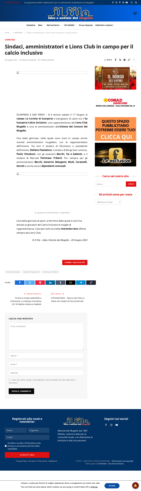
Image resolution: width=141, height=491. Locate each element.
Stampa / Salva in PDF (75, 262)
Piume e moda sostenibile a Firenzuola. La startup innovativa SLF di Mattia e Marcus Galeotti (25, 300)
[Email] (7, 94)
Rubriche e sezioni (104, 25)
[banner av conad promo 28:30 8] (115, 114)
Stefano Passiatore (31, 272)
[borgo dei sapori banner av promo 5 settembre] (115, 88)
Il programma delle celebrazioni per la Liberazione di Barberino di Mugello (59, 2)
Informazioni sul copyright (122, 461)
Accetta (112, 485)
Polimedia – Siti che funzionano (111, 463)
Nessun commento (29, 60)
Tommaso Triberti (50, 272)
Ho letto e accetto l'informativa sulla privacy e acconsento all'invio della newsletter (24, 446)
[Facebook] (7, 75)
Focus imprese (86, 25)
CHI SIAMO (69, 25)
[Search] (136, 2)
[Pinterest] (7, 88)
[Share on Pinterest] (124, 60)
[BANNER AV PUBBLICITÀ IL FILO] (115, 140)
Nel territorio (53, 25)
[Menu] (135, 13)
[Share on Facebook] (116, 60)
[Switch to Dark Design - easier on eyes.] (131, 2)
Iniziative (31, 25)
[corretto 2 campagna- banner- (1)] (115, 165)
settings (94, 487)
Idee (40, 25)
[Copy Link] (129, 60)
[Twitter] (7, 82)
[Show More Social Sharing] (134, 60)
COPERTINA (10, 40)
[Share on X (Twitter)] (120, 60)
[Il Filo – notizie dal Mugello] (70, 13)
